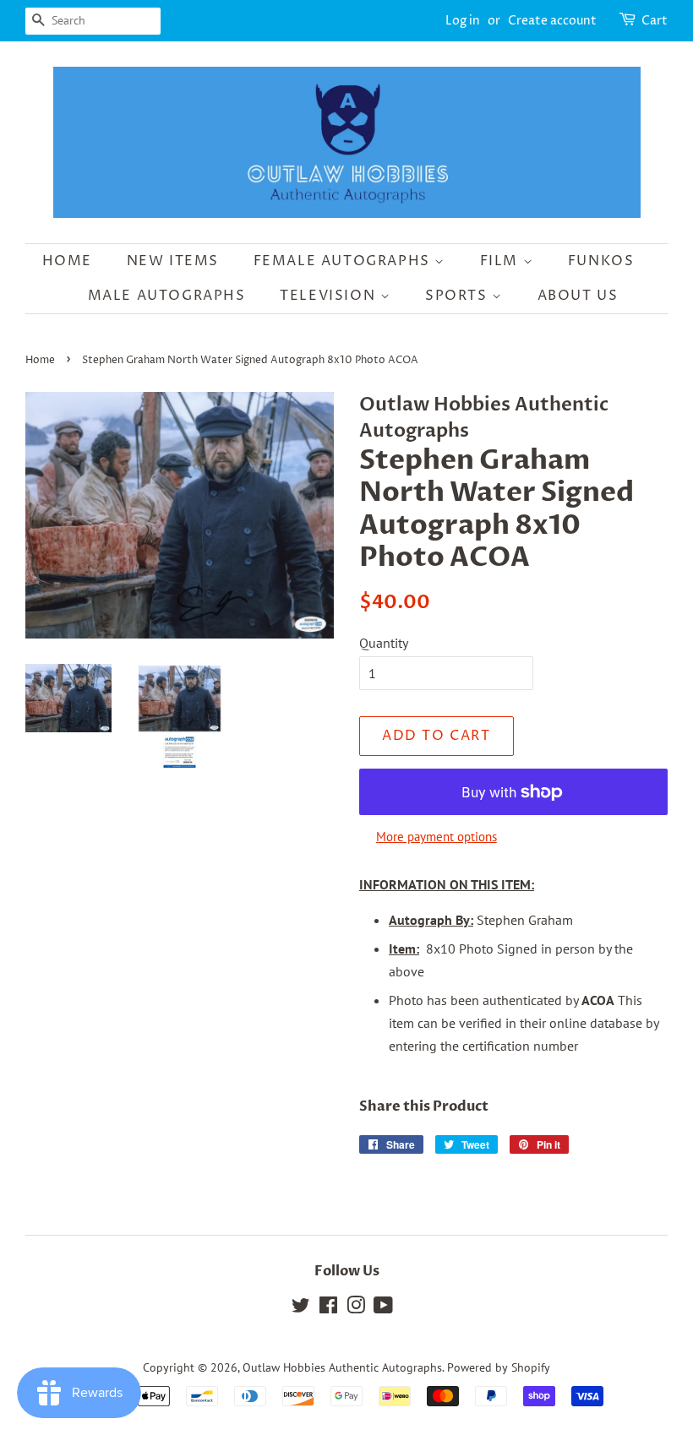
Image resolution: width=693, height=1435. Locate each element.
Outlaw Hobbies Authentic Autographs (342, 1367)
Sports (458, 295)
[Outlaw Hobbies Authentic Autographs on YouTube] (383, 1308)
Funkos (601, 261)
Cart (654, 21)
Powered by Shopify (498, 1367)
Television (330, 295)
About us (578, 295)
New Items (173, 261)
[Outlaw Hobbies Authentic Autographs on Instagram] (355, 1308)
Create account (552, 21)
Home (67, 261)
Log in (462, 21)
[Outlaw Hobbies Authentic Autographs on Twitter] (301, 1308)
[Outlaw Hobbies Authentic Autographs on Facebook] (328, 1308)
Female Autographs (344, 261)
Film (501, 261)
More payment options (436, 837)
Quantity (383, 642)
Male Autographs (167, 295)
